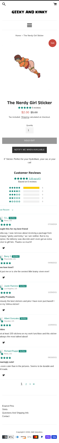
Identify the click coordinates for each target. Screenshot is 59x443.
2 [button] (26, 384)
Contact (5, 416)
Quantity (29, 125)
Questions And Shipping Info (15, 413)
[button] (25, 107)
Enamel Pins (8, 406)
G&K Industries (36, 432)
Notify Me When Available (29, 150)
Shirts (5, 409)
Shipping (25, 117)
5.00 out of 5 (35, 178)
